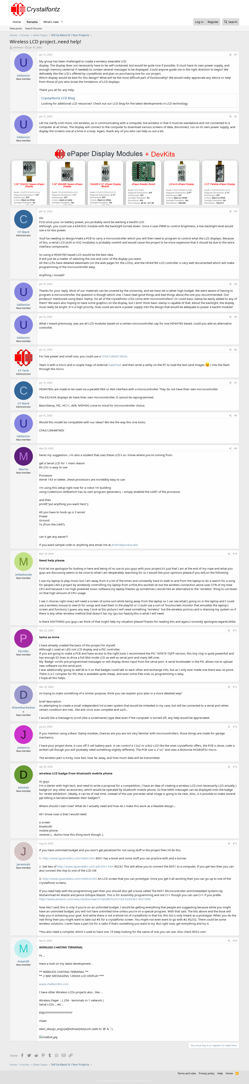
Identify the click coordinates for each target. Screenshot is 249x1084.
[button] (62, 21)
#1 (235, 54)
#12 (235, 687)
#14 (235, 766)
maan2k (23, 961)
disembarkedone (23, 709)
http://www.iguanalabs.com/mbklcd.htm (69, 879)
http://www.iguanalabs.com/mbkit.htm (68, 858)
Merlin (23, 469)
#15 (235, 843)
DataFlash (115, 365)
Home (17, 22)
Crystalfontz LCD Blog (58, 98)
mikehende (23, 574)
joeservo (23, 747)
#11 (235, 630)
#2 (235, 116)
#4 (235, 284)
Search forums (33, 28)
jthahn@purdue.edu (124, 545)
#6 (235, 349)
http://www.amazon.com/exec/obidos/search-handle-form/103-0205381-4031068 (95, 899)
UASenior (17, 47)
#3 (235, 211)
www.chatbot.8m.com (54, 984)
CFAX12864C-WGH (114, 356)
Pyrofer (23, 651)
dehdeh (23, 787)
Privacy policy (207, 1073)
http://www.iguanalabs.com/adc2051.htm (85, 866)
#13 (235, 726)
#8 (235, 415)
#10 (235, 553)
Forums (32, 22)
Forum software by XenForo (124, 1080)
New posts (16, 28)
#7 (235, 382)
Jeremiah (23, 864)
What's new (51, 22)
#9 (235, 448)
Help (220, 1073)
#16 (235, 940)
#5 (235, 317)
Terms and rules (187, 1073)
